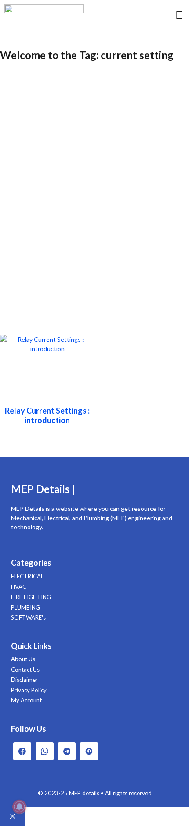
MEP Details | (43, 488)
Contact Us (25, 669)
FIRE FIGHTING (31, 596)
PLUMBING (25, 607)
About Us (23, 659)
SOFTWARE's (28, 617)
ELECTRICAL (27, 576)
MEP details (84, 793)
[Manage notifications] (19, 807)
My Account (26, 700)
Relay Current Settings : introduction (47, 415)
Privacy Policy (29, 690)
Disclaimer (24, 679)
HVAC (18, 586)
